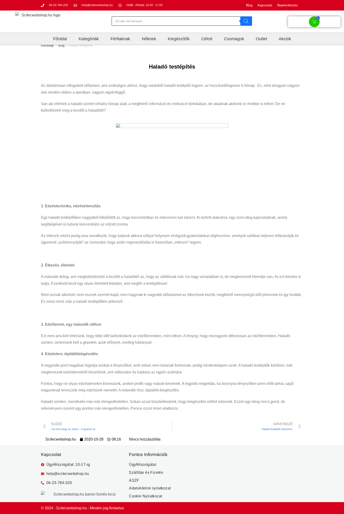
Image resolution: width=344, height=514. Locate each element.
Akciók (285, 38)
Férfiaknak (120, 38)
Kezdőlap (47, 45)
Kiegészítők (179, 38)
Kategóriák (89, 38)
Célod (206, 38)
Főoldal (60, 38)
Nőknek (149, 38)
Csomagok (234, 38)
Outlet (261, 38)
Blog (61, 45)
